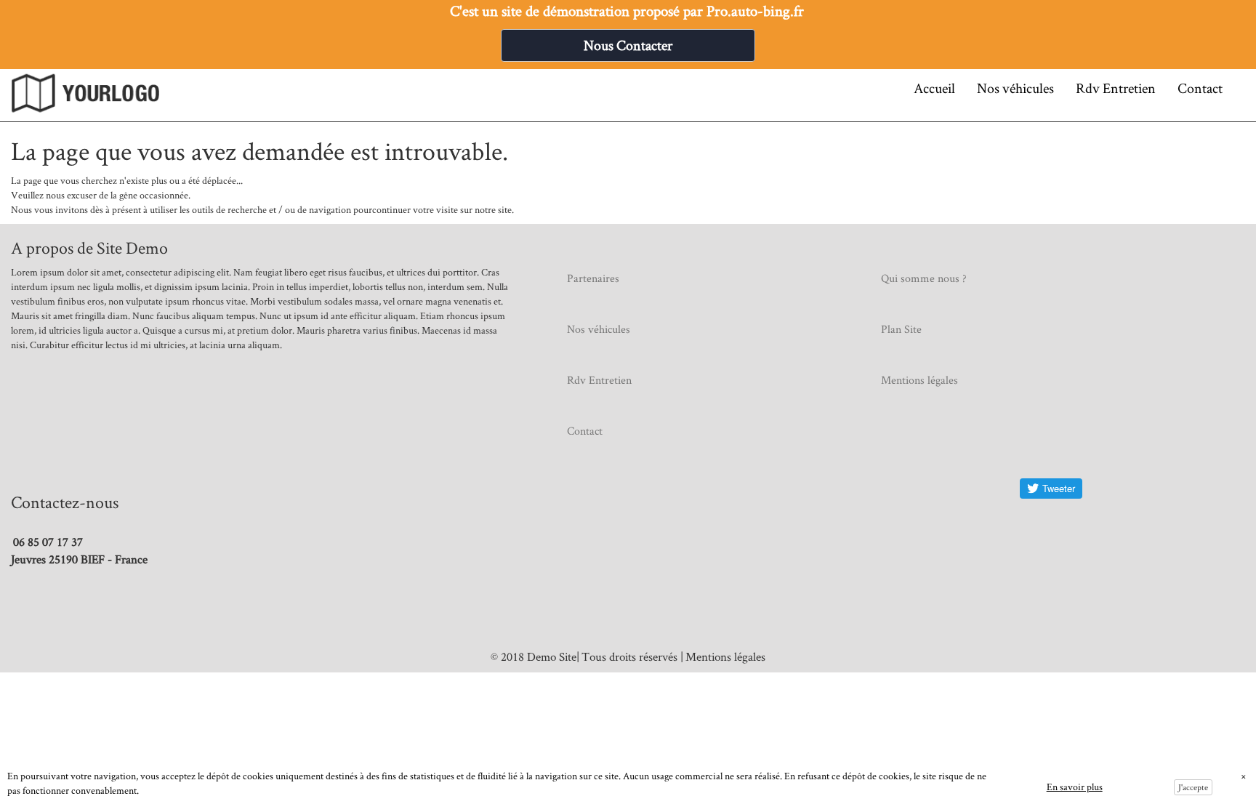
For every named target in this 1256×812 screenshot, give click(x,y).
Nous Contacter (628, 45)
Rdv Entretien (1116, 88)
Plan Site (901, 329)
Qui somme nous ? (924, 278)
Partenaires (593, 278)
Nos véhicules (1015, 88)
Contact (1200, 88)
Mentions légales (919, 379)
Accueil (934, 88)
